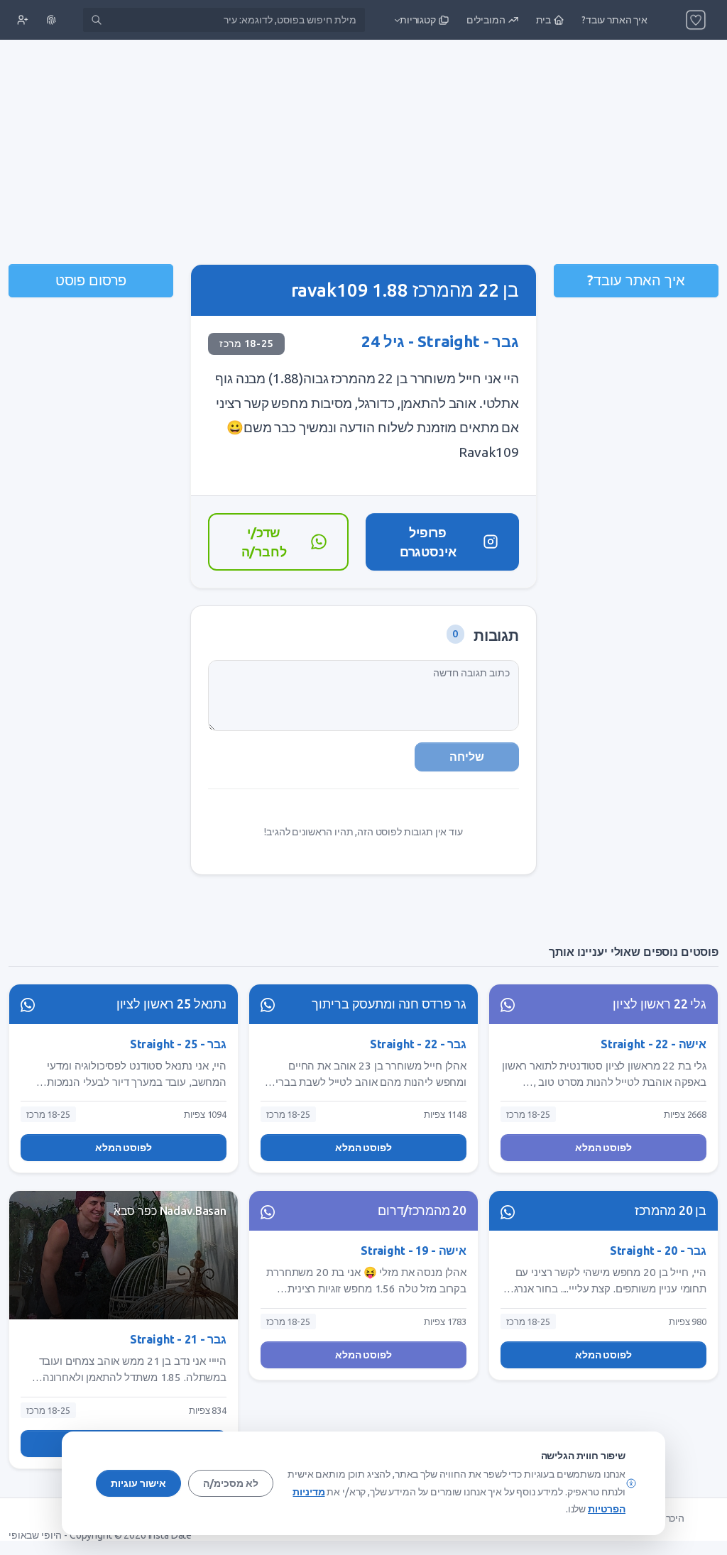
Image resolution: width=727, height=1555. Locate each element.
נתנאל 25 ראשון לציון (171, 1004)
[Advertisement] (363, 153)
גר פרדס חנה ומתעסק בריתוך (389, 1004)
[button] (420, 20)
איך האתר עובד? (635, 280)
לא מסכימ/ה (230, 1483)
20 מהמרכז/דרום (422, 1210)
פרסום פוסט (91, 280)
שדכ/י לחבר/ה (264, 541)
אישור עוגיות (138, 1483)
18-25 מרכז (246, 343)
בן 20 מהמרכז (670, 1210)
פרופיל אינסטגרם (428, 541)
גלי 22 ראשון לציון (659, 1004)
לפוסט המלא (603, 1147)
